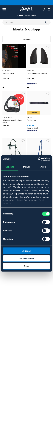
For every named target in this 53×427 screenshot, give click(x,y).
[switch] (46, 222)
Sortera (26, 39)
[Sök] (47, 22)
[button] (26, 15)
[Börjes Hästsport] (26, 9)
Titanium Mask (8, 73)
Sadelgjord (31, 120)
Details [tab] (26, 166)
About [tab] (43, 166)
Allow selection (26, 258)
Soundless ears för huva (37, 73)
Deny (26, 266)
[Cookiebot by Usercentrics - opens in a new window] (38, 159)
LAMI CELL (6, 71)
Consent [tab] (9, 166)
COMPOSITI (7, 118)
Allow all (26, 251)
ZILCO (29, 118)
